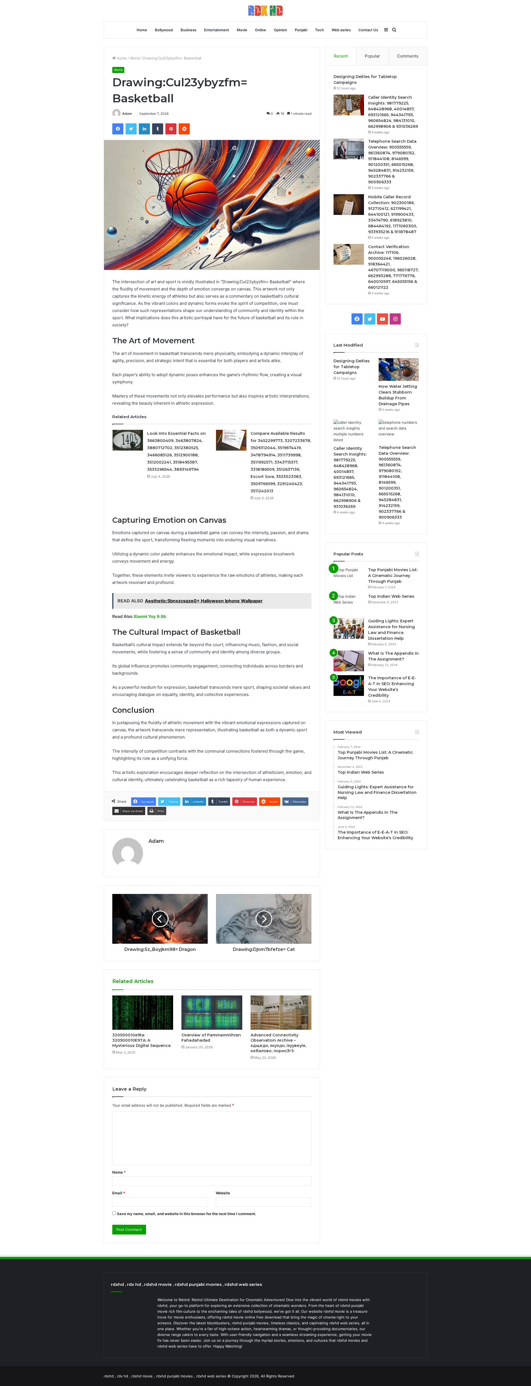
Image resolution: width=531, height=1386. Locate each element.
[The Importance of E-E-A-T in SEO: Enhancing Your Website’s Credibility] (349, 685)
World (135, 58)
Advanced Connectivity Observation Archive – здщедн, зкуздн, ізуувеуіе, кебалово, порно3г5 (278, 1043)
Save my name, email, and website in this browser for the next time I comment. (186, 1213)
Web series (341, 30)
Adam (127, 113)
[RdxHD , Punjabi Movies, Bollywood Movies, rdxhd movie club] (265, 11)
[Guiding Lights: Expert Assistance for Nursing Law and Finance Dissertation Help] (349, 628)
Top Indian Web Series (391, 596)
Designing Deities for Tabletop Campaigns (352, 366)
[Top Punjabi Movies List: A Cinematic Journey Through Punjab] (349, 577)
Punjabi (301, 30)
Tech (319, 30)
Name (119, 1172)
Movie (242, 30)
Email (118, 1193)
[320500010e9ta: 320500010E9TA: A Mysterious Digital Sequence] (142, 1012)
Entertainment (216, 30)
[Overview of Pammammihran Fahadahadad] (211, 1012)
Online (260, 30)
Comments (407, 56)
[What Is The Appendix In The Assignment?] (349, 661)
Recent (341, 56)
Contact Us (368, 30)
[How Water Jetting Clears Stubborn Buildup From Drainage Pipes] (399, 369)
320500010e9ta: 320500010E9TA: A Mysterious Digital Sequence (141, 1040)
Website (223, 1193)
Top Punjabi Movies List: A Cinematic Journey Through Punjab (393, 575)
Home (142, 30)
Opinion (280, 30)
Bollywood (164, 30)
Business (188, 30)
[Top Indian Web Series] (349, 604)
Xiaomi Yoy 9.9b (150, 616)
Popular (372, 56)
